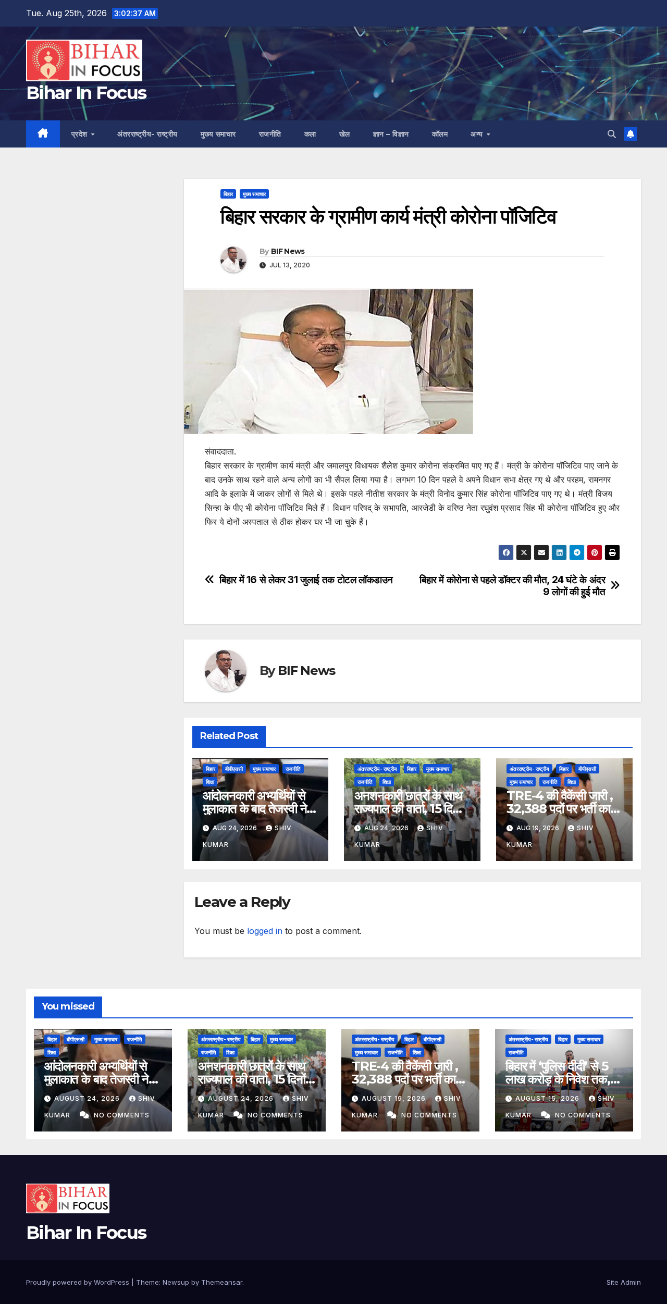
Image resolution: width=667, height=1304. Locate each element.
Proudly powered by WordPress (78, 1282)
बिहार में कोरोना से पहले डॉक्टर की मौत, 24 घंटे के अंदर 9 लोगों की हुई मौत (512, 586)
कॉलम (440, 134)
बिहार (228, 194)
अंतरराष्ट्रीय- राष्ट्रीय (147, 134)
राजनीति (270, 134)
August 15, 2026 (548, 1098)
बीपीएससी (234, 769)
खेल (344, 134)
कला (310, 134)
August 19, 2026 (395, 1098)
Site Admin (624, 1282)
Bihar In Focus (86, 93)
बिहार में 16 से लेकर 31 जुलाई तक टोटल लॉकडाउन (306, 580)
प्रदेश (80, 134)
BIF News (287, 251)
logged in (264, 931)
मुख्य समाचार (218, 134)
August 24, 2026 (88, 1098)
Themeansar (221, 1282)
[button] (612, 134)
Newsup (176, 1282)
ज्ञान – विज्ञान (391, 134)
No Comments (122, 1115)
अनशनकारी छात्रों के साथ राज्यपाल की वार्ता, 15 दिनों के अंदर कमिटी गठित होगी (408, 808)
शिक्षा (210, 782)
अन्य (478, 134)
